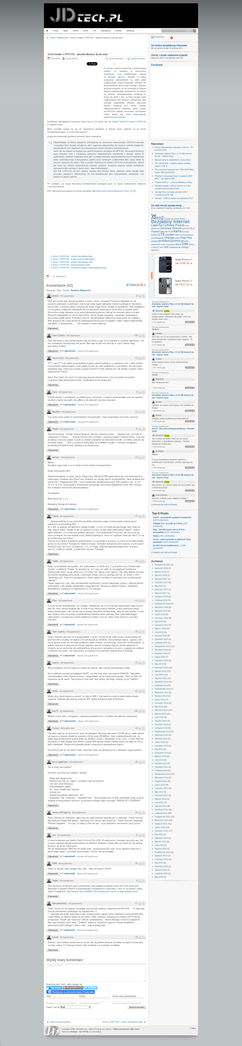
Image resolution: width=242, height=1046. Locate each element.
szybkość (155, 247)
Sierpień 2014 (161, 696)
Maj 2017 (159, 586)
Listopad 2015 (161, 643)
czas (187, 225)
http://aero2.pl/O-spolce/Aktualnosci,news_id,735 (114, 191)
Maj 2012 (159, 792)
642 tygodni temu (72, 358)
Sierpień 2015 (161, 653)
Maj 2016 (159, 621)
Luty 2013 (159, 760)
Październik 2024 (162, 565)
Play (183, 237)
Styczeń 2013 (161, 763)
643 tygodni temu (73, 335)
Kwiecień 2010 (161, 866)
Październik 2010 (162, 852)
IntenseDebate (170, 504)
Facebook (157, 64)
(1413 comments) (169, 531)
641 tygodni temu (67, 296)
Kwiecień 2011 (161, 838)
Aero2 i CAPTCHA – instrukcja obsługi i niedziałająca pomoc (80, 268)
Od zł (183, 263)
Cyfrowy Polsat (173, 225)
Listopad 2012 (161, 770)
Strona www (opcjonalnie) (124, 996)
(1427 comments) (170, 524)
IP (169, 232)
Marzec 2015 (160, 671)
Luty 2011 (159, 845)
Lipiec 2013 (160, 742)
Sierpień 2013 (161, 739)
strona (191, 244)
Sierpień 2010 (161, 856)
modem (170, 234)
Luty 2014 (159, 717)
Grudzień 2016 (161, 596)
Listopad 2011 (161, 813)
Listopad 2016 (161, 600)
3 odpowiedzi (69, 755)
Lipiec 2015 (160, 657)
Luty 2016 (159, 632)
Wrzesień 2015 (161, 650)
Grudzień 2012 (161, 767)
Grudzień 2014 (161, 682)
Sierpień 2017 (161, 579)
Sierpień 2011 (161, 824)
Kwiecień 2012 (161, 795)
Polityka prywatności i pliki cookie (126, 1029)
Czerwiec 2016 (161, 618)
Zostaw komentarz (137, 59)
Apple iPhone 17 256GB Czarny (185, 281)
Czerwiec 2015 (161, 660)
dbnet (184, 228)
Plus (189, 237)
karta (177, 231)
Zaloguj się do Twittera (90, 987)
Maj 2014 (159, 707)
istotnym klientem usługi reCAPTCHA (129, 122)
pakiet (177, 238)
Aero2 (85, 31)
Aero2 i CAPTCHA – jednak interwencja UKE (73, 262)
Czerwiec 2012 (161, 788)
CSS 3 (98, 1032)
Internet (164, 231)
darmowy (155, 228)
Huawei (155, 231)
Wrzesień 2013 (161, 735)
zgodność (155, 250)
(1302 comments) (163, 536)
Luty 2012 (159, 802)
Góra (193, 1028)
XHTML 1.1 (87, 1032)
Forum (55, 31)
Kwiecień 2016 (161, 625)
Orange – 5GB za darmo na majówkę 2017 (174, 198)
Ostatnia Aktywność (81, 290)
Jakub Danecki (72, 59)
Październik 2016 (162, 604)
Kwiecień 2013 (161, 753)
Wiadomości (63, 38)
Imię (48, 996)
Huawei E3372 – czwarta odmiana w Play (173, 182)
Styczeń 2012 (161, 806)
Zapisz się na (53, 1007)
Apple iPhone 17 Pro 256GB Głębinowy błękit (185, 259)
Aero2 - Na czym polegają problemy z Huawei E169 (173, 429)
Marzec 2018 (160, 572)
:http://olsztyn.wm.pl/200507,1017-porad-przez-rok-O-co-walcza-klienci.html (102, 891)
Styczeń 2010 (161, 870)
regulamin (155, 244)
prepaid (154, 241)
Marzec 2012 (160, 799)
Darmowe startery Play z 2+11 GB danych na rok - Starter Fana (173, 305)
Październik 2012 (162, 774)
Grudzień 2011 (161, 809)
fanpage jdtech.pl (116, 77)
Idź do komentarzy (116, 59)
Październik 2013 (162, 731)
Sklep (65, 31)
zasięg (184, 247)
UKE (166, 247)
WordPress (52, 1030)
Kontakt (119, 31)
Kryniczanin (58, 358)
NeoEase (74, 1032)
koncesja (185, 232)
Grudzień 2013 (161, 724)
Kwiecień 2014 (161, 710)
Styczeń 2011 (161, 849)
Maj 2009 (159, 877)
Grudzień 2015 (161, 639)
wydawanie (175, 247)
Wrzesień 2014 (161, 692)
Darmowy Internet (171, 228)
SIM (185, 244)
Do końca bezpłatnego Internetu (169, 45)
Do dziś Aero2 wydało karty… (167, 205)
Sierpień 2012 (161, 781)
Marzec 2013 (160, 756)
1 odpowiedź (69, 624)
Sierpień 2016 (161, 611)
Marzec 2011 (160, 841)
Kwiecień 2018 (161, 568)
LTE (94, 31)
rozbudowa (170, 244)
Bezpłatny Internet (170, 221)
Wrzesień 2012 (161, 777)
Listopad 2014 (161, 685)
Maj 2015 (159, 664)
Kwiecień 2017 (161, 589)
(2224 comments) (172, 518)
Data (59, 290)
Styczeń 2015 (161, 678)
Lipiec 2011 (160, 827)
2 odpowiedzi (69, 422)
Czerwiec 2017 (161, 582)
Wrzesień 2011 (161, 820)
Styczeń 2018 (161, 575)
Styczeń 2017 (161, 593)
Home (47, 30)
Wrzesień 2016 (161, 607)
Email (82, 996)
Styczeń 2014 (161, 721)
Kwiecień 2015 (161, 668)
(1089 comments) (169, 546)
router (163, 244)
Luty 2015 (159, 675)
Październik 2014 (162, 689)
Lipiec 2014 (160, 699)
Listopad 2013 (161, 728)
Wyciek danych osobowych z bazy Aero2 (173, 160)
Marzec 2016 (160, 628)
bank (182, 218)
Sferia (178, 244)
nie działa (183, 235)
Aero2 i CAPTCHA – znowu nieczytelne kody (73, 256)
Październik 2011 (162, 817)
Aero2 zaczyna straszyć (60, 1022)
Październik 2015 (162, 646)
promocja (177, 241)
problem (164, 241)
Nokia (190, 235)
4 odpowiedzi (69, 351)
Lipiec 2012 (160, 785)
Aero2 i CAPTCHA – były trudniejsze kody (71, 265)
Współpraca (106, 31)
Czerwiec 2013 (161, 746)
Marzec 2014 (160, 714)
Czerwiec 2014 (161, 703)
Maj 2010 (159, 863)
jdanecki (159, 311)
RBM (186, 241)
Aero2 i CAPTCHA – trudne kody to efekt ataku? (74, 259)
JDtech (75, 31)
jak (171, 232)
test (161, 247)
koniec (154, 234)
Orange (169, 237)
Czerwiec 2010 (161, 859)
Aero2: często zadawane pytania (169, 55)
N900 (177, 235)
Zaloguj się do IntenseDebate (54, 987)
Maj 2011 (159, 834)
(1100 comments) (172, 540)
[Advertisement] (95, 45)
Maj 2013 (159, 749)
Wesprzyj (130, 31)
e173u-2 (191, 228)
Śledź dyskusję (143, 284)
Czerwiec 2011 (161, 831)
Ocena (66, 290)
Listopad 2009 (161, 873)
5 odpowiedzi (69, 509)
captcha (156, 225)
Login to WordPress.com (73, 987)
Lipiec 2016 (160, 614)
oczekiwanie (157, 238)
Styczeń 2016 (161, 636)
